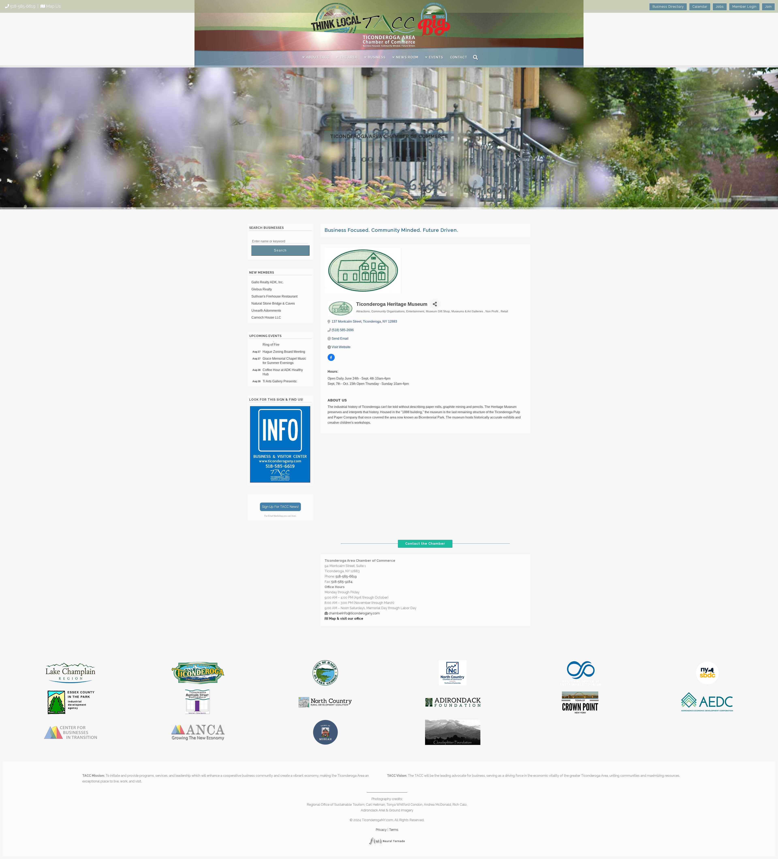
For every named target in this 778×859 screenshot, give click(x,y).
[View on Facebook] (331, 360)
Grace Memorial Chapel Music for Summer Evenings (284, 343)
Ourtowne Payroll (263, 314)
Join (768, 7)
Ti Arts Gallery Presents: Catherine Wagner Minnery (282, 365)
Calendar (699, 7)
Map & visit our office (346, 618)
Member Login (744, 7)
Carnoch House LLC (266, 299)
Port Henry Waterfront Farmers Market (284, 376)
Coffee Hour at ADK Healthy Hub (283, 354)
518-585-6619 (22, 6)
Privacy (381, 830)
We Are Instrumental (265, 306)
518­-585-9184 (342, 582)
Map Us (53, 6)
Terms (393, 830)
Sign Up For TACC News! (280, 507)
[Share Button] (434, 304)
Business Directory (668, 7)
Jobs (720, 7)
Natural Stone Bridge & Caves (273, 285)
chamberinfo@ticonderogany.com (354, 613)
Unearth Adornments (266, 292)
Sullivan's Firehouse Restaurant (274, 278)
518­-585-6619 (346, 576)
